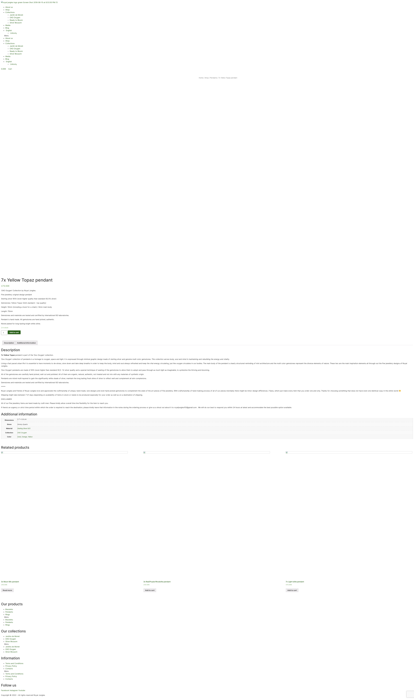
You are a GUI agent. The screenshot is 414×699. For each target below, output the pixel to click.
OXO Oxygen (15, 17)
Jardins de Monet (12, 636)
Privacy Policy (11, 666)
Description (9, 343)
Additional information (26, 343)
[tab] (9, 343)
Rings (7, 614)
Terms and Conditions (14, 663)
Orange (24, 437)
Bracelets (9, 609)
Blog (7, 28)
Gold (19, 437)
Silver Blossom (16, 23)
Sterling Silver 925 (23, 428)
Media (7, 25)
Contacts (9, 668)
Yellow (30, 437)
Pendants (213, 78)
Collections (10, 12)
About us (9, 7)
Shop (7, 10)
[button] (207, 35)
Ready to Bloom (16, 20)
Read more (7, 590)
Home (201, 78)
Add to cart (14, 332)
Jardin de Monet (16, 15)
